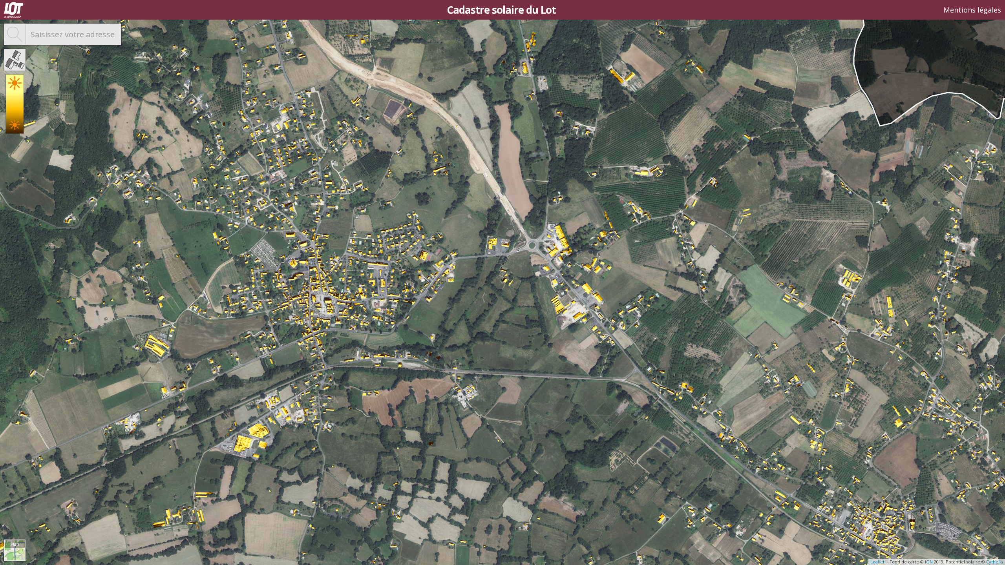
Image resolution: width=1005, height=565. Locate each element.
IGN (929, 562)
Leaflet (877, 562)
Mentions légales (972, 10)
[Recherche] (15, 34)
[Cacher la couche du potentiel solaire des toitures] (15, 60)
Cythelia (994, 562)
